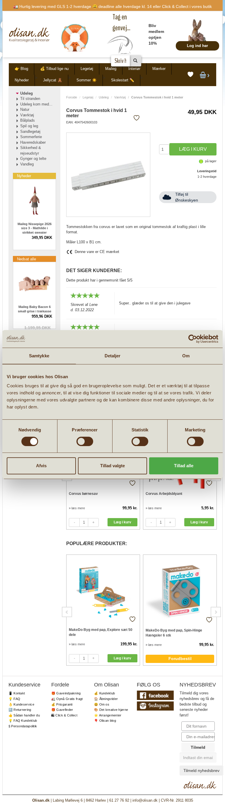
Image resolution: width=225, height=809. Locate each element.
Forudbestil (180, 658)
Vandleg (27, 164)
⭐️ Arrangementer (108, 715)
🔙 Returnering (19, 709)
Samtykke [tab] (39, 355)
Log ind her (197, 45)
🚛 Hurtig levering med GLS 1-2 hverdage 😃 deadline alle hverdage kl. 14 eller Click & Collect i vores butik (112, 6)
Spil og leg (29, 126)
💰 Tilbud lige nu (54, 68)
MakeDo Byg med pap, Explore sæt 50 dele (100, 632)
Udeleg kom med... (36, 104)
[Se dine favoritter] (190, 74)
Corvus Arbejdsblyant (164, 494)
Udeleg (104, 97)
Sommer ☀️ (86, 80)
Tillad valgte (112, 465)
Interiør (134, 68)
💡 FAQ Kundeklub (22, 720)
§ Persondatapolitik (22, 726)
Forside (71, 97)
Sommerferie (31, 137)
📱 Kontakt (16, 693)
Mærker (159, 68)
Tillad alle (183, 465)
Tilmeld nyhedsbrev (201, 770)
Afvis (41, 465)
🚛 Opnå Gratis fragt (67, 699)
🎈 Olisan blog (105, 720)
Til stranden (30, 98)
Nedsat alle (26, 259)
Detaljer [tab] (113, 355)
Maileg (110, 68)
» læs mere (77, 508)
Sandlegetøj (30, 131)
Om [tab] (186, 355)
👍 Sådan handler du (24, 715)
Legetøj (87, 68)
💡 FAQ (14, 699)
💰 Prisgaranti (62, 704)
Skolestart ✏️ (122, 80)
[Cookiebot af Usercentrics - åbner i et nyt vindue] (192, 338)
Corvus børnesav (83, 494)
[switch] (84, 441)
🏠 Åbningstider (106, 699)
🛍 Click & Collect (64, 715)
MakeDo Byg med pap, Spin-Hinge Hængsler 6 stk (174, 632)
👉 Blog (21, 68)
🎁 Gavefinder (62, 709)
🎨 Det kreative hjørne (111, 709)
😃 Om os (101, 704)
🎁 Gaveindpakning (66, 693)
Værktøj (120, 97)
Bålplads (27, 120)
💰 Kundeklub (104, 693)
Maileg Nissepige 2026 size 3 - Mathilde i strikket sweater (35, 228)
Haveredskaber (33, 142)
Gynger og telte (33, 158)
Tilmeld (198, 747)
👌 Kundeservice (21, 704)
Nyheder (22, 80)
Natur (24, 109)
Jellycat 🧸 (52, 80)
